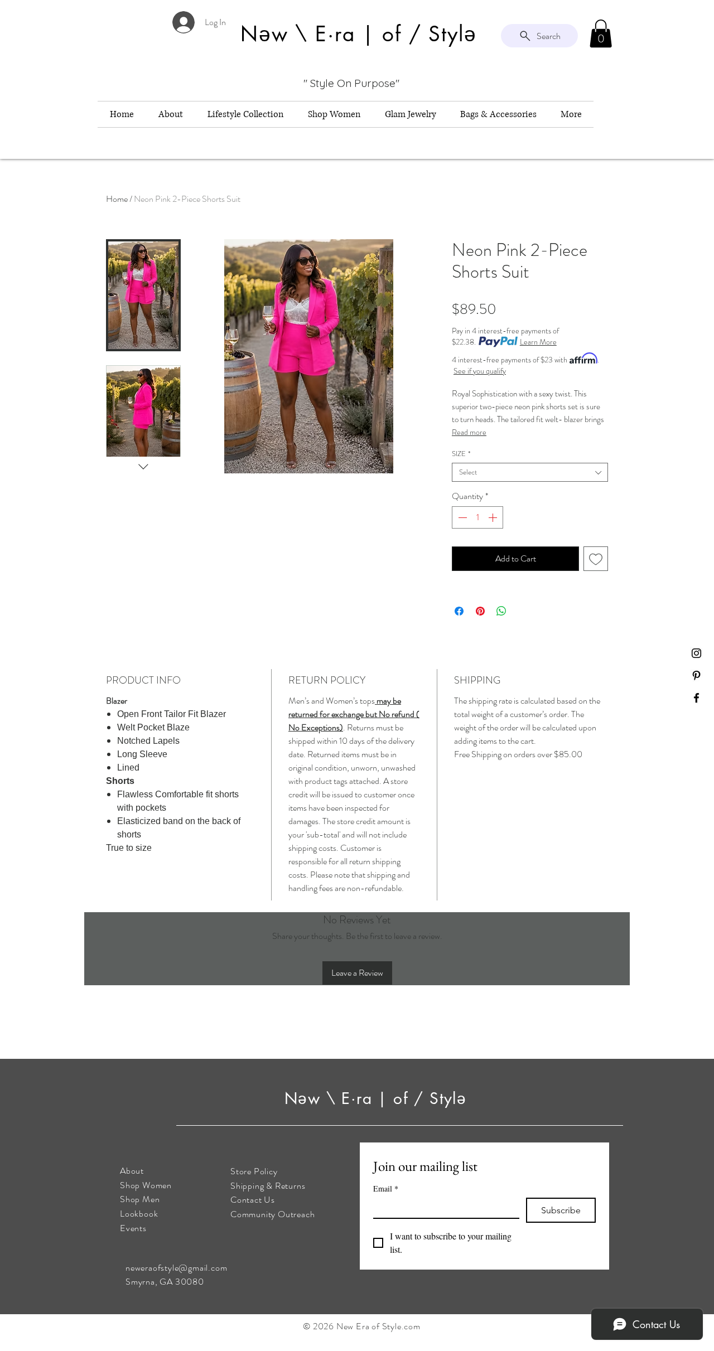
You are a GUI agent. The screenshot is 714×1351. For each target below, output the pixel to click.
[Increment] (493, 517)
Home (117, 198)
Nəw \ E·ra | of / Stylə (378, 1098)
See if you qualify (480, 370)
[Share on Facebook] (459, 611)
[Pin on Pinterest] (480, 611)
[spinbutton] (477, 517)
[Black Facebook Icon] (696, 697)
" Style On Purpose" (351, 83)
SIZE (461, 453)
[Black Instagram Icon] (696, 653)
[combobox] (530, 472)
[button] (600, 33)
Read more (469, 432)
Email (385, 1188)
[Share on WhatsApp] (501, 611)
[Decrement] (461, 517)
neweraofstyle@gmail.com (176, 1267)
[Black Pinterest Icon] (696, 675)
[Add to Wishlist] (595, 558)
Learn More (538, 341)
